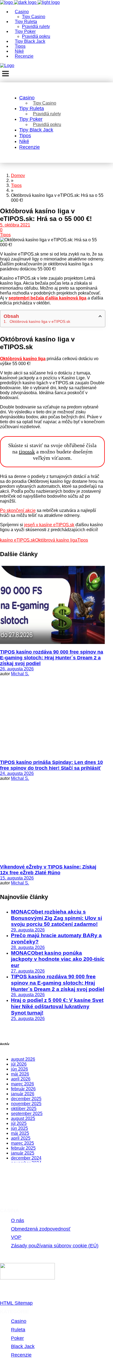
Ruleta (18, 1329)
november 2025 (26, 1103)
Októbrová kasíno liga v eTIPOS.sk (40, 321)
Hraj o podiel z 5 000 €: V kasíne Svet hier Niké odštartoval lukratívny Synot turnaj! (57, 1006)
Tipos (5, 235)
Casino (18, 1321)
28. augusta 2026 (28, 947)
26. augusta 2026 (17, 668)
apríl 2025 (20, 1138)
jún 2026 (19, 1069)
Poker (17, 1338)
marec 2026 (22, 1084)
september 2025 (27, 1113)
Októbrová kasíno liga (56, 540)
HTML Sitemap (16, 1303)
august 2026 (23, 1059)
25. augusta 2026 (28, 1018)
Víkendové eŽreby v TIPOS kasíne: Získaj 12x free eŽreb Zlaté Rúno (48, 869)
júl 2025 (19, 1123)
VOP (16, 1237)
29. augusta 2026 (28, 930)
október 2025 (23, 1108)
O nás (17, 1220)
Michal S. (20, 673)
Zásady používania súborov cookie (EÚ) (54, 1245)
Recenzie (21, 1355)
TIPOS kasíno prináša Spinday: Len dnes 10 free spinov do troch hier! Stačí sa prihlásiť (51, 765)
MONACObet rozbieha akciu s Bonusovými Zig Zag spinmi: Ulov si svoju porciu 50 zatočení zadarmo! (56, 918)
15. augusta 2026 (17, 878)
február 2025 (23, 1148)
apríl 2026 (20, 1079)
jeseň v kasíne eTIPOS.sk (49, 524)
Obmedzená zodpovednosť (40, 1229)
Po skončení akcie (18, 510)
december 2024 (26, 1158)
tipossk (27, 452)
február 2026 (23, 1088)
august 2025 (23, 1118)
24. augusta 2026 (17, 773)
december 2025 (26, 1098)
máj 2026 (20, 1074)
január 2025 (22, 1153)
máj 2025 (20, 1133)
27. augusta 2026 (28, 971)
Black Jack (23, 1346)
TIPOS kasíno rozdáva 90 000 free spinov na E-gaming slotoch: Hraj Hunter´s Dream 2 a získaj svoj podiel (51, 657)
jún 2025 (19, 1128)
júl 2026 (19, 1064)
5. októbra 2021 (15, 225)
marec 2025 (22, 1143)
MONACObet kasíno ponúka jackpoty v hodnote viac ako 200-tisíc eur (57, 959)
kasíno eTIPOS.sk (17, 540)
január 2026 (22, 1093)
